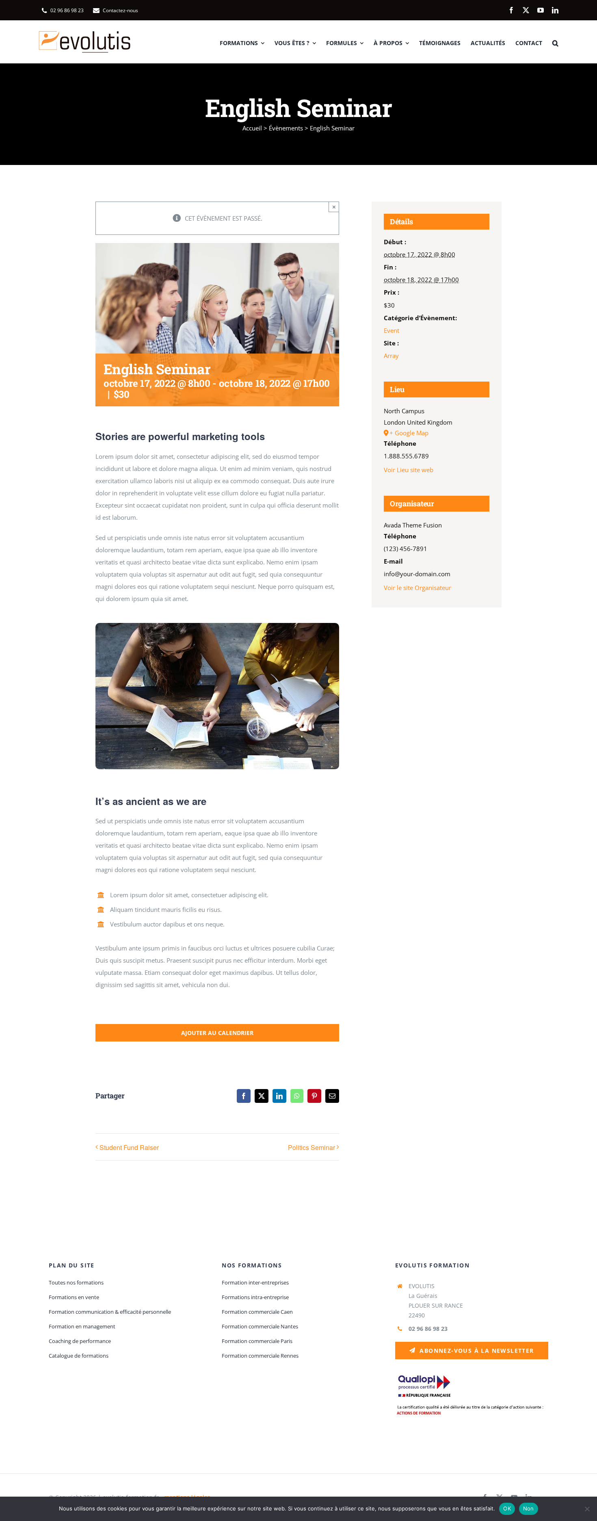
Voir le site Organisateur (417, 588)
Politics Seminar (311, 1147)
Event (391, 330)
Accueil (252, 128)
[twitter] (526, 10)
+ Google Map (408, 433)
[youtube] (540, 10)
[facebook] (511, 10)
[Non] (587, 1509)
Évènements (286, 128)
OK (507, 1508)
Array (391, 356)
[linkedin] (555, 10)
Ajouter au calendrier (217, 1032)
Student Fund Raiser (129, 1147)
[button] (555, 41)
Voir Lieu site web (408, 470)
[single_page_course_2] (217, 626)
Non (528, 1508)
